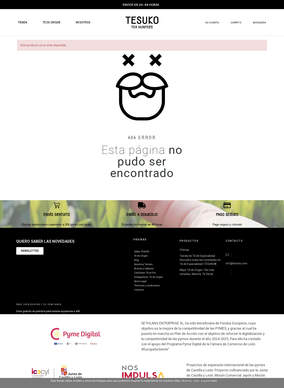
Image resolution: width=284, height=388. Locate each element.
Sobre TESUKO (141, 251)
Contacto (139, 289)
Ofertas (184, 249)
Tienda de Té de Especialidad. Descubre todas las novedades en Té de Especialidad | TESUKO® (200, 259)
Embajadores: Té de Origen (148, 277)
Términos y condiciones (147, 285)
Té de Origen (141, 255)
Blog (136, 260)
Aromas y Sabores (144, 268)
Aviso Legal (140, 281)
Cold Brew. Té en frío (145, 272)
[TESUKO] (142, 22)
